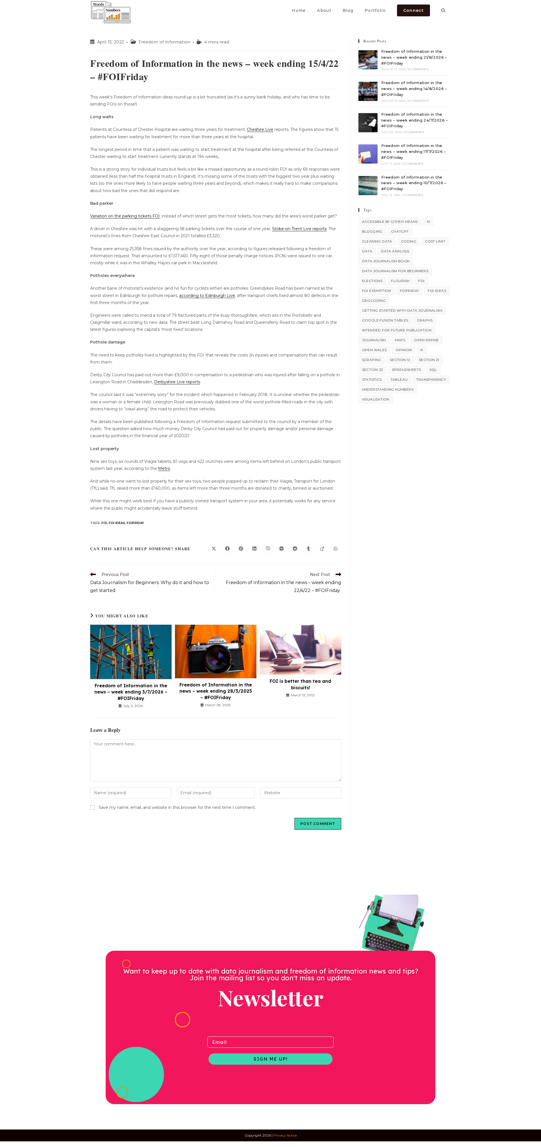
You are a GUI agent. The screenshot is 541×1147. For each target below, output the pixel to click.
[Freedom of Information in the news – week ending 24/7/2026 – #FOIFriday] (368, 122)
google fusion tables (385, 320)
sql (433, 369)
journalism (374, 340)
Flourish (400, 281)
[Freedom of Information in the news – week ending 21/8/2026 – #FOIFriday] (368, 59)
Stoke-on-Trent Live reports (299, 228)
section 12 (400, 360)
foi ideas (117, 523)
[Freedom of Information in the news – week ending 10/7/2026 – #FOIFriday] (368, 185)
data (367, 251)
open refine (426, 340)
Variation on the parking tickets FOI (125, 216)
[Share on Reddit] (295, 548)
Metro (164, 468)
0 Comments (418, 69)
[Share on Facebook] (227, 548)
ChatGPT (400, 231)
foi (104, 523)
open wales (374, 350)
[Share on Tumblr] (308, 548)
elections (372, 281)
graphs (425, 320)
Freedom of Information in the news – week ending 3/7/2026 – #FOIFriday (130, 692)
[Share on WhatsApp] (335, 548)
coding (408, 241)
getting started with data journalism (402, 310)
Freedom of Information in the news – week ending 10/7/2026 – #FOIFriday (414, 183)
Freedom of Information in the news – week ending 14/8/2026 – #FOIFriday (414, 88)
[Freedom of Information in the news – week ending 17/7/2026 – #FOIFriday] (368, 154)
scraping (371, 360)
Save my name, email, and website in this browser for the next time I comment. (177, 807)
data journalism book (386, 261)
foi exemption (376, 291)
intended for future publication (396, 330)
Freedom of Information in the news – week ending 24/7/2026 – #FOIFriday (414, 120)
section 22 (372, 369)
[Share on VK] (281, 548)
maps (400, 340)
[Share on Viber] (268, 548)
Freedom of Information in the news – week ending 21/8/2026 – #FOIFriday (414, 57)
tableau (399, 379)
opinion (404, 350)
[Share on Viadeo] (322, 548)
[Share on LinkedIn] (254, 548)
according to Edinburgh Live (207, 295)
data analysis (395, 251)
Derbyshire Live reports (177, 381)
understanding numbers (387, 389)
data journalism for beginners (395, 271)
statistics (372, 379)
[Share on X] (213, 548)
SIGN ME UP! (271, 1059)
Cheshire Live (260, 129)
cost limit (435, 241)
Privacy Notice (285, 1135)
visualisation (375, 399)
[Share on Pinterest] (241, 548)
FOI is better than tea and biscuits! (300, 684)
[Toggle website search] (443, 10)
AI (428, 221)
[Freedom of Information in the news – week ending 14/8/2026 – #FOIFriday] (368, 91)
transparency (431, 379)
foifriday (135, 523)
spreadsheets (406, 369)
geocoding (374, 300)
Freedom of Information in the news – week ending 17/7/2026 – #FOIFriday (413, 151)
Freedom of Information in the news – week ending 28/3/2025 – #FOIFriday (215, 691)
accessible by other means (390, 221)
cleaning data (377, 241)
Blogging (372, 231)
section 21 (429, 360)
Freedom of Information (164, 42)
